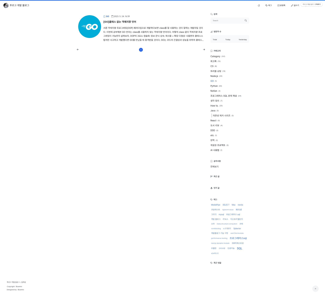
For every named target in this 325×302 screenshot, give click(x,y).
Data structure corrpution (227, 224)
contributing (216, 228)
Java (214, 110)
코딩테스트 (215, 209)
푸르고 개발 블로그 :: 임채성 (16, 282)
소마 (213, 224)
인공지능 (231, 248)
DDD (214, 130)
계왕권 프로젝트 (219, 145)
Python (216, 86)
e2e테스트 (215, 253)
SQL (239, 248)
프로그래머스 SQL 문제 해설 (225, 95)
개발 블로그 (216, 219)
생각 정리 (216, 100)
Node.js (216, 76)
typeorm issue (227, 210)
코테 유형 (222, 248)
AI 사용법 (216, 150)
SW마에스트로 (238, 243)
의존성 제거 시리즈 (223, 115)
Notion (215, 91)
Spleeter (237, 228)
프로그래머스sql (238, 238)
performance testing (219, 238)
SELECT (226, 205)
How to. (216, 105)
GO (213, 81)
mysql (221, 214)
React (215, 120)
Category (217, 56)
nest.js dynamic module (220, 243)
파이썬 (239, 209)
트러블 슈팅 (217, 71)
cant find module (237, 233)
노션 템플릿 (227, 228)
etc (213, 135)
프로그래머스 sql (233, 214)
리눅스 (225, 219)
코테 (241, 224)
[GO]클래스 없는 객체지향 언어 (119, 21)
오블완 (213, 248)
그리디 (213, 214)
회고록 (215, 61)
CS (213, 66)
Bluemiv (19, 286)
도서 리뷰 (216, 125)
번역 (214, 140)
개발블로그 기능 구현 (219, 233)
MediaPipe (215, 205)
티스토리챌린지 (236, 219)
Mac (233, 205)
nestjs (240, 205)
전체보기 (214, 166)
